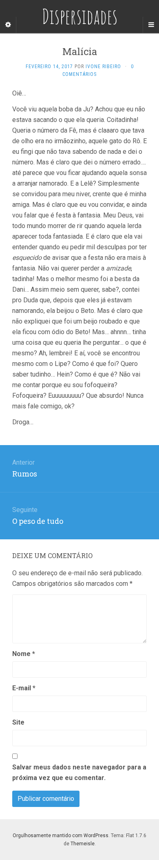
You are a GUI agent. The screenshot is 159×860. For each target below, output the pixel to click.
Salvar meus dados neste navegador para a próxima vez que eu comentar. (79, 772)
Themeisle (83, 844)
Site (18, 722)
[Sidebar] (8, 25)
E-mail (23, 688)
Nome (23, 654)
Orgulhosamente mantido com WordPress (60, 835)
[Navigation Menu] (151, 25)
